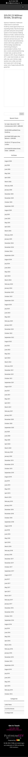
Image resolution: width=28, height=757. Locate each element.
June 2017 (7, 583)
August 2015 (8, 669)
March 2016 (8, 645)
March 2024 (8, 280)
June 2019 (7, 485)
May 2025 (7, 222)
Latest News (8, 704)
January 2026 (8, 190)
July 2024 (7, 263)
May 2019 (7, 489)
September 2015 (9, 665)
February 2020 (9, 452)
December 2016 (9, 608)
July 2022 (7, 345)
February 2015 (9, 690)
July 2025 (7, 214)
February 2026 (9, 186)
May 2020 (7, 440)
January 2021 (8, 415)
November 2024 (9, 247)
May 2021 (7, 399)
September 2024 (9, 255)
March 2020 (8, 448)
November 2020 (9, 419)
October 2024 (8, 251)
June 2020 (7, 436)
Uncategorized (9, 713)
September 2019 (9, 472)
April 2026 (7, 177)
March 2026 (8, 181)
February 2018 (9, 550)
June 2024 (7, 267)
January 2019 (8, 505)
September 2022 (9, 337)
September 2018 (9, 522)
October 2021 (8, 378)
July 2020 (7, 431)
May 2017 (7, 587)
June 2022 (7, 349)
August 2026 (8, 161)
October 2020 (8, 423)
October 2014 (8, 694)
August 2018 (8, 526)
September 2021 (9, 382)
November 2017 (9, 563)
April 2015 (7, 686)
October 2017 (8, 567)
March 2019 (8, 497)
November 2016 (9, 612)
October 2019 (8, 468)
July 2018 (7, 530)
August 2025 (8, 210)
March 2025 (8, 231)
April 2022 (7, 358)
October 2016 (8, 616)
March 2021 (8, 407)
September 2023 (9, 300)
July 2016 (7, 628)
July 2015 (7, 673)
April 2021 (7, 403)
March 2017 (8, 595)
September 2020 (9, 427)
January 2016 (8, 653)
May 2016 (7, 636)
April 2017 (7, 591)
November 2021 (9, 374)
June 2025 (7, 218)
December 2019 (9, 460)
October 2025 (8, 202)
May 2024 (7, 272)
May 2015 (7, 682)
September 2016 (9, 620)
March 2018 (8, 546)
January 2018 (8, 554)
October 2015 (8, 661)
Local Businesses (9, 708)
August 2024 (8, 259)
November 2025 (9, 198)
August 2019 (8, 477)
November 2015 (9, 657)
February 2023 (9, 321)
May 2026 (7, 173)
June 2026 (7, 169)
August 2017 (8, 575)
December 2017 (9, 559)
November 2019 (9, 464)
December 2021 (9, 370)
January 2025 (8, 239)
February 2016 (9, 649)
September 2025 (9, 206)
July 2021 (7, 390)
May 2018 (7, 538)
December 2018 (9, 509)
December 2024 (9, 243)
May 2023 (7, 317)
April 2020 (7, 444)
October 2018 (8, 518)
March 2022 (8, 362)
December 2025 (9, 194)
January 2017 (8, 604)
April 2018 (7, 542)
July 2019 (7, 481)
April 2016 (7, 641)
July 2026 (7, 165)
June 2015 (7, 677)
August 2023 (8, 304)
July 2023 (7, 308)
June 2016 (7, 632)
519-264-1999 (14, 728)
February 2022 (9, 366)
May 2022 (7, 354)
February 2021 (9, 411)
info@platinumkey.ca (14, 730)
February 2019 (9, 501)
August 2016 (8, 624)
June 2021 (7, 395)
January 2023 (8, 325)
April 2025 (7, 227)
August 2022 (8, 341)
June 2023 (7, 313)
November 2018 (9, 513)
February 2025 (9, 235)
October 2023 (8, 296)
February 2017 (9, 600)
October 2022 (8, 333)
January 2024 (8, 288)
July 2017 (7, 579)
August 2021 (8, 386)
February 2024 (9, 284)
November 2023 (9, 292)
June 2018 (7, 534)
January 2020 (8, 456)
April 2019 (7, 493)
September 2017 (9, 571)
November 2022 (9, 329)
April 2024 (7, 276)
